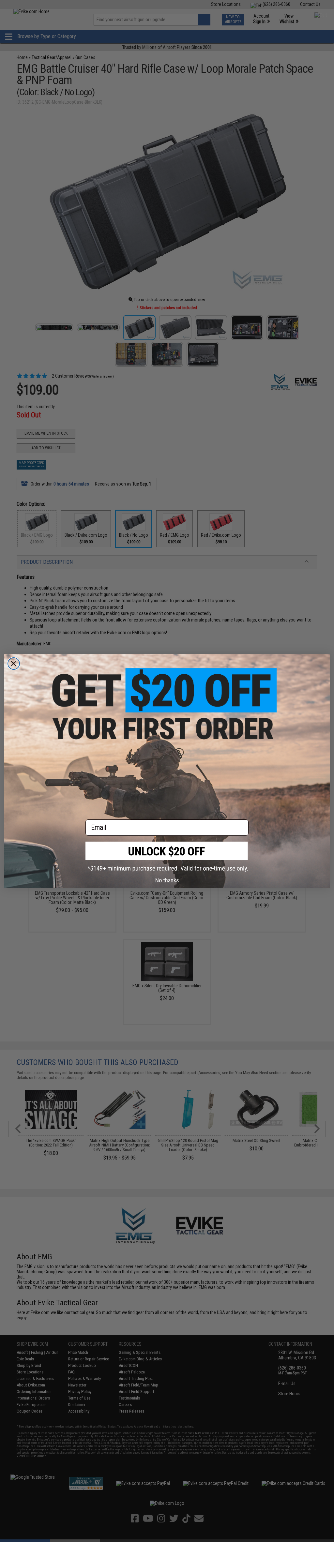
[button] (167, 857)
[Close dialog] (14, 663)
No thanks (167, 880)
